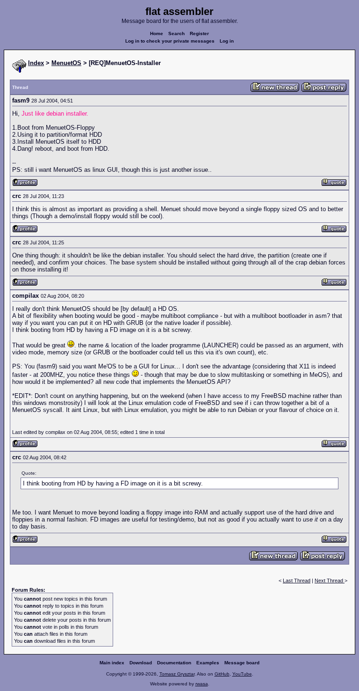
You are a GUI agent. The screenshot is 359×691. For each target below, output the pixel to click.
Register (199, 33)
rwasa (201, 683)
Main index (112, 662)
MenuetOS (66, 62)
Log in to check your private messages (170, 41)
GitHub (222, 673)
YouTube (242, 673)
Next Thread (330, 580)
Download (140, 662)
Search (176, 33)
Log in (227, 41)
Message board (241, 662)
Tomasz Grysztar (176, 673)
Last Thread (296, 580)
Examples (207, 662)
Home (156, 33)
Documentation (174, 662)
